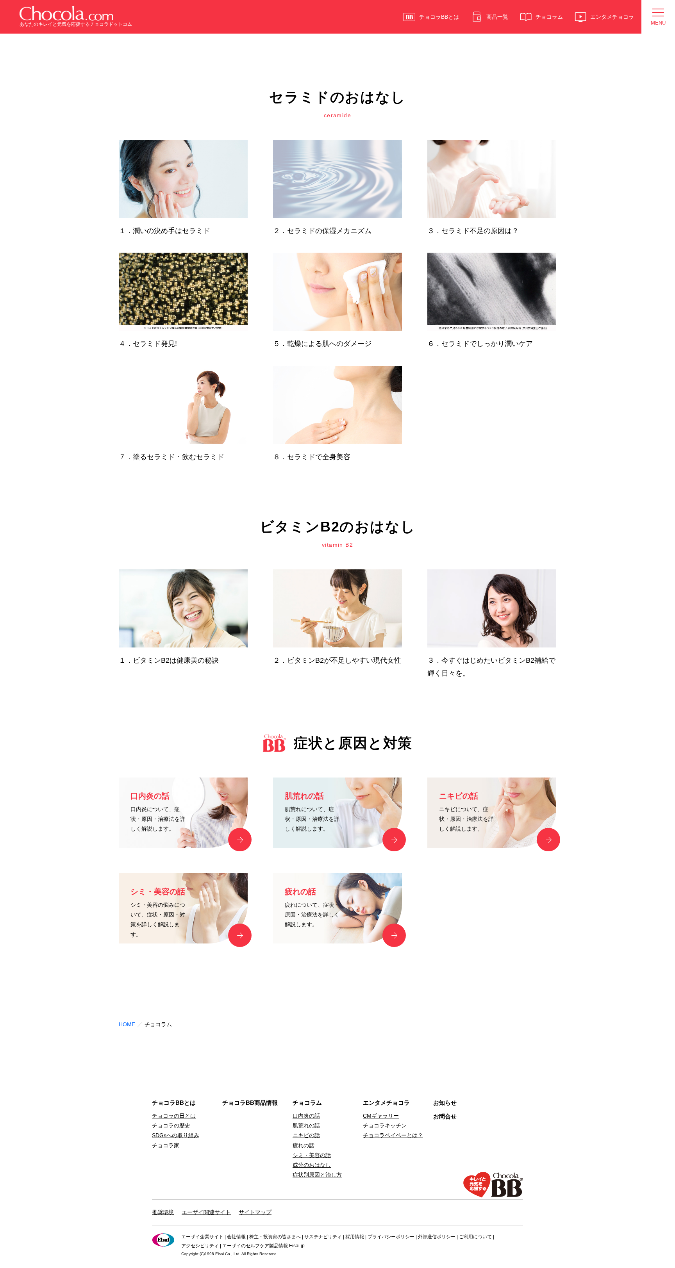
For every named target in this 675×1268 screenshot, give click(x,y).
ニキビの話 (306, 1135)
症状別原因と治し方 (317, 1175)
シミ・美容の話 (312, 1155)
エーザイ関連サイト (206, 1212)
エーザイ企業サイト (202, 1236)
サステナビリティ (323, 1236)
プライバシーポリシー (391, 1236)
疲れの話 (303, 1145)
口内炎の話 (306, 1116)
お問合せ (445, 1116)
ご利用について (475, 1236)
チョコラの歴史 (171, 1125)
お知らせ (445, 1102)
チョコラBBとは (174, 1102)
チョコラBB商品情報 (250, 1102)
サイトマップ (255, 1212)
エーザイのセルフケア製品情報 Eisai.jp (263, 1245)
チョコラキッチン (385, 1125)
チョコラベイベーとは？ (393, 1135)
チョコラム (307, 1102)
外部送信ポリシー (436, 1236)
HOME (127, 1024)
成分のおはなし (312, 1165)
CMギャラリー (381, 1116)
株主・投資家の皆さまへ (275, 1236)
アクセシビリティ (200, 1245)
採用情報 (354, 1236)
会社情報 (236, 1236)
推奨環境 (163, 1212)
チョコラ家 (165, 1145)
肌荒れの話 (306, 1125)
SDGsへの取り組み (175, 1135)
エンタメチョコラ (386, 1102)
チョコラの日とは (174, 1116)
